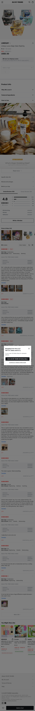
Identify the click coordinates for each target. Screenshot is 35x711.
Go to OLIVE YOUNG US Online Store (17, 359)
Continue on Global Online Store (17, 362)
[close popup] (29, 349)
